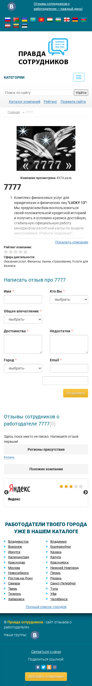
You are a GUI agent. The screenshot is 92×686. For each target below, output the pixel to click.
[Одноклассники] (49, 667)
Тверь (12, 589)
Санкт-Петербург (63, 583)
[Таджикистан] (50, 19)
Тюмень (14, 594)
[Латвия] (8, 25)
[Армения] (75, 19)
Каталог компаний (24, 102)
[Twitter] (43, 667)
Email (54, 360)
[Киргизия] (41, 19)
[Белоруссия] (16, 19)
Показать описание (71, 242)
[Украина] (24, 19)
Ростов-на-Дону (20, 578)
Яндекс (46, 493)
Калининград (18, 557)
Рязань (56, 578)
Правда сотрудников (25, 622)
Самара (14, 583)
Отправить (75, 393)
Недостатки (60, 331)
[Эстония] (24, 25)
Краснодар (16, 562)
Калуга (55, 557)
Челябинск (59, 599)
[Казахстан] (33, 19)
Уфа (53, 594)
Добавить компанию (46, 677)
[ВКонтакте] (38, 667)
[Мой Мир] (54, 667)
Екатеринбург (60, 546)
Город (9, 360)
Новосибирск (18, 573)
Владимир (58, 541)
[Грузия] (67, 19)
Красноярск (59, 562)
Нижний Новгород (64, 568)
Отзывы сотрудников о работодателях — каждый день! (58, 6)
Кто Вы (56, 291)
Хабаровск (16, 599)
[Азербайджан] (83, 19)
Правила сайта (73, 102)
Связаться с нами (46, 652)
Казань (56, 552)
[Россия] (8, 19)
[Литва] (16, 25)
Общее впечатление (21, 311)
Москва (14, 568)
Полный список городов (46, 607)
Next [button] (85, 492)
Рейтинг (50, 102)
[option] (46, 492)
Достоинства (15, 331)
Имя (7, 291)
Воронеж (15, 546)
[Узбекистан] (58, 19)
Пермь (55, 573)
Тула (54, 589)
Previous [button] (6, 492)
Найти (81, 93)
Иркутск (14, 552)
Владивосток (18, 541)
